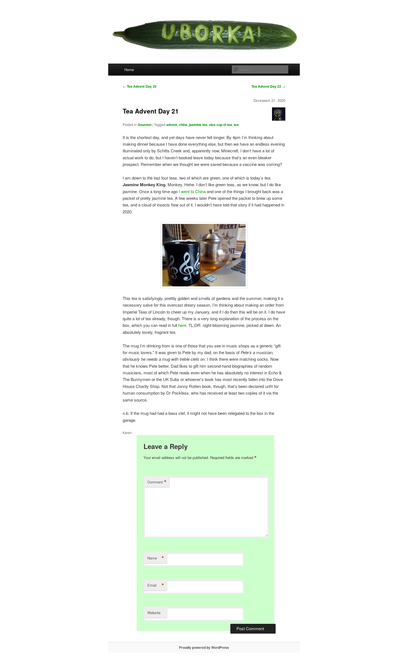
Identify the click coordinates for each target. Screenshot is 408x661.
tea (236, 124)
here (182, 325)
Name (155, 558)
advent (171, 124)
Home (129, 69)
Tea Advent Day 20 (140, 86)
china (183, 124)
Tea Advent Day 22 (268, 86)
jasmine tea (198, 124)
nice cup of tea (220, 124)
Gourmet (145, 124)
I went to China (192, 191)
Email (155, 585)
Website (153, 612)
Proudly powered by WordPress (204, 647)
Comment (157, 482)
